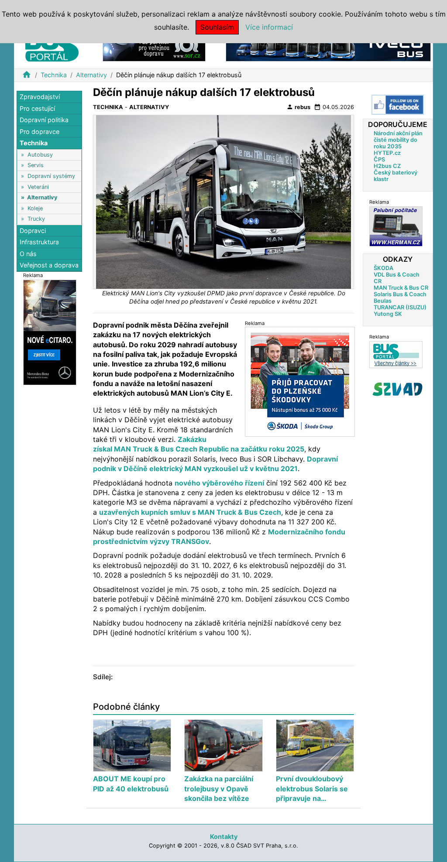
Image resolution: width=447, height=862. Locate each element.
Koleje (35, 208)
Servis (36, 165)
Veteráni (38, 187)
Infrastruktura (39, 242)
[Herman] (396, 226)
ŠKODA (383, 268)
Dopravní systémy (51, 176)
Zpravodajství (40, 96)
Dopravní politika (44, 119)
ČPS (379, 159)
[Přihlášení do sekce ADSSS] (397, 389)
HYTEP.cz (387, 153)
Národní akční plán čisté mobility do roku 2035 (398, 140)
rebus (298, 106)
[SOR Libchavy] (154, 47)
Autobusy (40, 154)
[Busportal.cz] (52, 45)
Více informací (269, 27)
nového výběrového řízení (219, 483)
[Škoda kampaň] (300, 381)
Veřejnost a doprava (49, 265)
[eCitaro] (49, 331)
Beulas (383, 301)
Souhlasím (217, 27)
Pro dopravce (39, 131)
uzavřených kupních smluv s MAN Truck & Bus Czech (190, 512)
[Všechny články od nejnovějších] (396, 354)
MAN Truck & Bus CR (401, 287)
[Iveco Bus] (328, 47)
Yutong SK (388, 314)
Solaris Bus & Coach (400, 294)
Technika (54, 75)
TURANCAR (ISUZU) (400, 307)
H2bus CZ (387, 166)
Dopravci (33, 230)
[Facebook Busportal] (397, 105)
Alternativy (91, 75)
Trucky (36, 219)
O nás (28, 253)
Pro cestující (37, 108)
